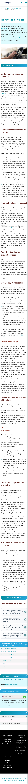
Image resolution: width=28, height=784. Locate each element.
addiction (4, 28)
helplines (20, 37)
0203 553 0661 (18, 679)
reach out (4, 93)
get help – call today (14, 597)
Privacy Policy (7, 739)
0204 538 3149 (22, 740)
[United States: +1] (3, 696)
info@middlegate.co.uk (11, 684)
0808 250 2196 (8, 679)
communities (9, 228)
